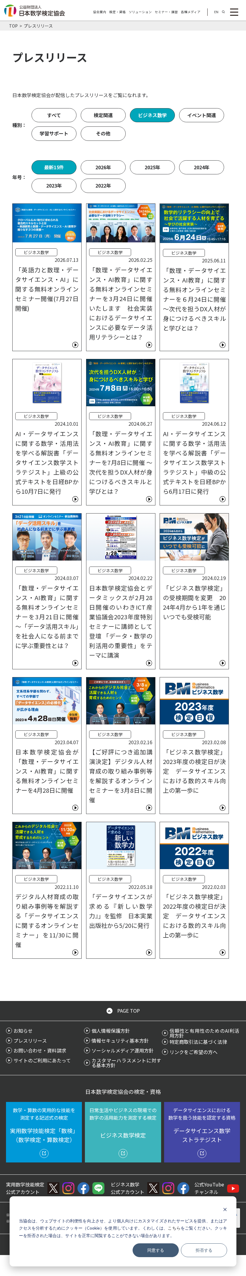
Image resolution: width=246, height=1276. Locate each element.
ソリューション (140, 12)
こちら (174, 1227)
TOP (13, 26)
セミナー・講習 (166, 12)
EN (216, 12)
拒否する (204, 1250)
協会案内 (99, 12)
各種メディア (190, 12)
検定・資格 (117, 12)
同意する (155, 1250)
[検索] (223, 12)
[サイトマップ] (234, 12)
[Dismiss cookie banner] (225, 1209)
